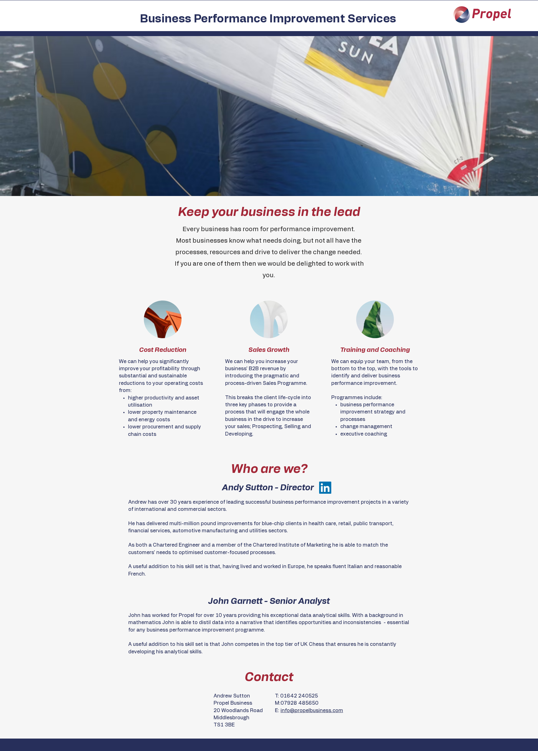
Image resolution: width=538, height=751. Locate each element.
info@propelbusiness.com (312, 710)
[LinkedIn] (325, 488)
